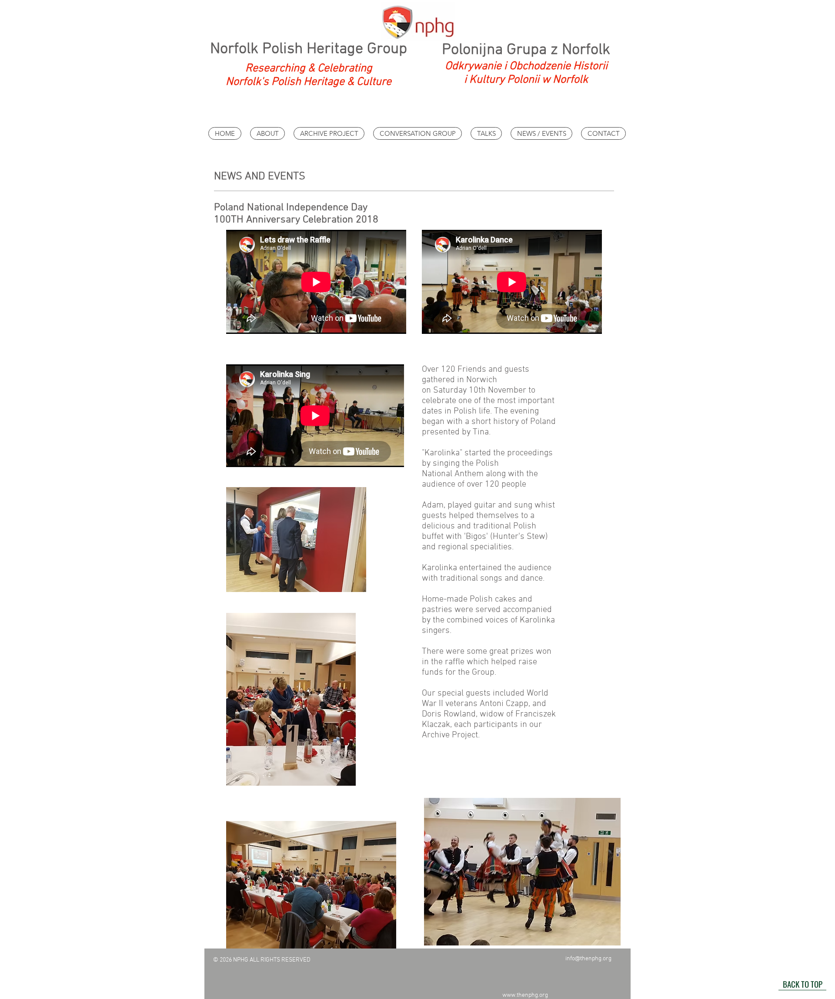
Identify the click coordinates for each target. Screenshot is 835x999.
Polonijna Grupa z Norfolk (526, 50)
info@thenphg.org (588, 958)
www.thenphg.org (525, 995)
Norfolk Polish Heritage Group (308, 49)
